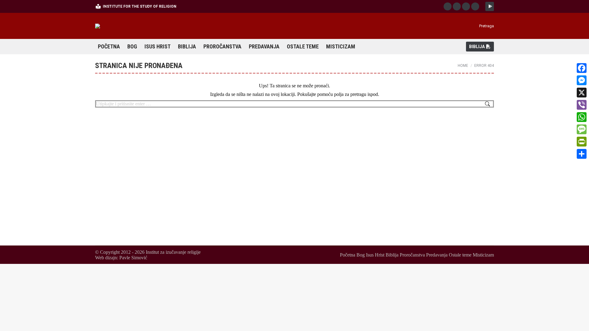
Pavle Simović (133, 257)
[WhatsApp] (582, 117)
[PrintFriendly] (582, 141)
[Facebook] (582, 68)
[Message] (582, 129)
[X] (582, 92)
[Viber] (582, 105)
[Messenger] (582, 80)
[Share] (582, 154)
